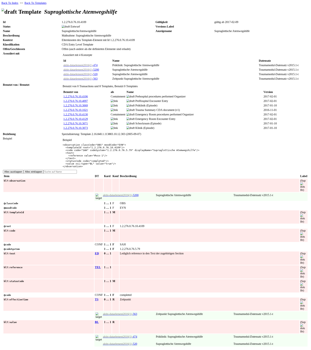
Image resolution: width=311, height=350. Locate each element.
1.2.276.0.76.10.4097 (75, 100)
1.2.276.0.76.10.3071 (75, 123)
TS (96, 299)
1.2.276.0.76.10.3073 (75, 127)
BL (97, 322)
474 (80, 65)
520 (80, 74)
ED (97, 253)
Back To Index (9, 2)
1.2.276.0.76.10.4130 (75, 114)
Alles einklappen (33, 171)
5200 (81, 69)
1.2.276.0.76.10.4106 (75, 96)
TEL (98, 267)
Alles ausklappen (13, 171)
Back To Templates (35, 2)
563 (80, 78)
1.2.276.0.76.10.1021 (75, 109)
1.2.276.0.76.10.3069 (75, 105)
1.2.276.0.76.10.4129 (75, 118)
